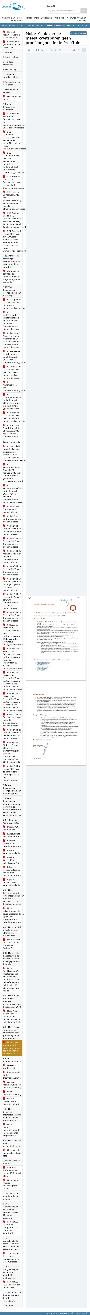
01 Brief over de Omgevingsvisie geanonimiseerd (12, 519)
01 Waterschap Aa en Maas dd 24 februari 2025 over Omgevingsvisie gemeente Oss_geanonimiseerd (12, 472)
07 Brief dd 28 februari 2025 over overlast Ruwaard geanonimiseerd (12, 734)
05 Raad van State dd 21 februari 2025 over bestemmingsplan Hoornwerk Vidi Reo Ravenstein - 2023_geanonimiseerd (12, 701)
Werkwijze (71, 18)
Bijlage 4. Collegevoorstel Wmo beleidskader (12, 882)
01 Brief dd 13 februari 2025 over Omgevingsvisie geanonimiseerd (12, 616)
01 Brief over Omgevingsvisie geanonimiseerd (11, 509)
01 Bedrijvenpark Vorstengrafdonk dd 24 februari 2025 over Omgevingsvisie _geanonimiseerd (11, 320)
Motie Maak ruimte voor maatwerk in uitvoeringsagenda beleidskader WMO (12, 1016)
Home (19, 25)
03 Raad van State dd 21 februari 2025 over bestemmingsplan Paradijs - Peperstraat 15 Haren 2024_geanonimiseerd (12, 658)
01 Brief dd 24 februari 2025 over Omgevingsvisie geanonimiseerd (12, 570)
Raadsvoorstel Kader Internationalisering (12, 1075)
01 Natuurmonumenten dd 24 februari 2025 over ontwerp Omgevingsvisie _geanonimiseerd (12, 401)
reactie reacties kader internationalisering (12, 1101)
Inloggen (81, 1313)
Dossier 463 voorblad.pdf (10, 1066)
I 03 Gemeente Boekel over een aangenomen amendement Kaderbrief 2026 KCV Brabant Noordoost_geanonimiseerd (12, 163)
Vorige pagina (80, 33)
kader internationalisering (12, 1093)
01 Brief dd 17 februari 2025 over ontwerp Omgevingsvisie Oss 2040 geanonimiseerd (12, 601)
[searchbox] (64, 10)
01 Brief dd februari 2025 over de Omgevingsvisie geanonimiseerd (12, 530)
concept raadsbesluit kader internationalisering (12, 1085)
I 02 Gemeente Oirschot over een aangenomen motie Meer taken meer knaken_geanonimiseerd (12, 140)
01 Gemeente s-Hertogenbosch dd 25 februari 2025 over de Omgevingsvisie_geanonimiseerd (12, 357)
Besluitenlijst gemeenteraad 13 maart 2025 (11, 44)
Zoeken (50, 6)
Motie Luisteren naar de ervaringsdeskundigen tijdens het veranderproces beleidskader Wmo (12, 915)
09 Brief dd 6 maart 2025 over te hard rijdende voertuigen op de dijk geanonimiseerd (11, 773)
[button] (84, 10)
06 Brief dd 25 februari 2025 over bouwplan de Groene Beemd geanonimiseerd (12, 720)
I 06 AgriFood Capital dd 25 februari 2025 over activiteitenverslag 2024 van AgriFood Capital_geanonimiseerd (12, 220)
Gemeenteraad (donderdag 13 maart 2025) (43, 25)
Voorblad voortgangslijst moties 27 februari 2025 (12, 1171)
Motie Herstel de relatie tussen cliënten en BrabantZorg (11, 943)
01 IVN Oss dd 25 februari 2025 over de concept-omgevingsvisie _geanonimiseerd (12, 372)
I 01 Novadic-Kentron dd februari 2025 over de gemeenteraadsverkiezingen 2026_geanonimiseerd (12, 121)
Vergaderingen (32, 18)
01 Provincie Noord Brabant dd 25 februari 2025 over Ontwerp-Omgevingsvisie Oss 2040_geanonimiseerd (12, 433)
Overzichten (46, 18)
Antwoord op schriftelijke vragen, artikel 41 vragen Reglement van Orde (12, 276)
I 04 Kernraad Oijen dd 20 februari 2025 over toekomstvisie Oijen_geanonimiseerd (12, 182)
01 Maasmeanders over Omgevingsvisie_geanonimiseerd (12, 386)
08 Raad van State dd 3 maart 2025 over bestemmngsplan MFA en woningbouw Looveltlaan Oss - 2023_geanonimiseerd (12, 752)
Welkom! (6, 18)
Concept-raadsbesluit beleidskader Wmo (12, 843)
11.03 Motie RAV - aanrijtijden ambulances (11, 1285)
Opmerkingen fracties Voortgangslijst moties (11, 1184)
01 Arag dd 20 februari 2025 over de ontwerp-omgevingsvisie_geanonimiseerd (12, 303)
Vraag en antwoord (81, 19)
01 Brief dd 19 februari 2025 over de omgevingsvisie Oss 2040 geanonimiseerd (12, 584)
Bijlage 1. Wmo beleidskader (12, 851)
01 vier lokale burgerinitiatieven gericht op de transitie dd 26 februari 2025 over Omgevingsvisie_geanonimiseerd (12, 453)
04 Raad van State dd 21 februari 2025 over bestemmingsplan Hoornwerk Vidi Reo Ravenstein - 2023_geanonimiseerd (12, 680)
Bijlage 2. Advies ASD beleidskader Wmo (12, 860)
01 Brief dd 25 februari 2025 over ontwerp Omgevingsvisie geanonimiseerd (12, 556)
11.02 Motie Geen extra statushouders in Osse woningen (11, 1257)
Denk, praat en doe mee (17, 19)
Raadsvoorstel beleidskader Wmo (12, 835)
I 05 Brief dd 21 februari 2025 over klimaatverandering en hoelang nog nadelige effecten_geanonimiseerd (12, 200)
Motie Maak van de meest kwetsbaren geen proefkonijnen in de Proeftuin (11, 1048)
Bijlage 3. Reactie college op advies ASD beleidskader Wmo (12, 871)
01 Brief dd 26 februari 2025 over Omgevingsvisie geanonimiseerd (12, 542)
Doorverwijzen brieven (12, 97)
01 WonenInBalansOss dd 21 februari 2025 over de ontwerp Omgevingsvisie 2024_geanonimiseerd (12, 493)
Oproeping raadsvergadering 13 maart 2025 (11, 35)
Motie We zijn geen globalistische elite (12, 1153)
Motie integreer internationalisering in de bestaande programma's (12, 1130)
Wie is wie (59, 18)
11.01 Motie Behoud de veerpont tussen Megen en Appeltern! (10, 1227)
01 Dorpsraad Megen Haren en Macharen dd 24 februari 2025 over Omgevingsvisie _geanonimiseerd (12, 340)
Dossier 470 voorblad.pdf (10, 828)
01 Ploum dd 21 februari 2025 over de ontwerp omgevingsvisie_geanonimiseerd (12, 417)
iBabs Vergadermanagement (59, 1313)
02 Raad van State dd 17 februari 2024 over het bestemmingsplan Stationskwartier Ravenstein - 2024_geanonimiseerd (12, 635)
